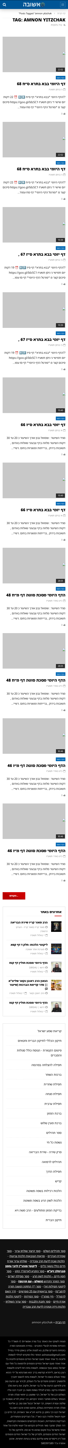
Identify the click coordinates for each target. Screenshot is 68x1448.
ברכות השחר (53, 1075)
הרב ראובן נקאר (36, 993)
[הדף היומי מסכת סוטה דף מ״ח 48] (34, 565)
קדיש (58, 1181)
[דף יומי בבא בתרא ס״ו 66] (34, 395)
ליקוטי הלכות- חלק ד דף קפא (29, 945)
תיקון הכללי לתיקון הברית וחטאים (40, 1041)
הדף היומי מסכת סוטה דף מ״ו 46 (36, 765)
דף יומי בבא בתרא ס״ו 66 (43, 424)
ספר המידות (31, 1296)
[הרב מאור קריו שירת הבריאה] (56, 926)
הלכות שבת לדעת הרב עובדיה (47, 1261)
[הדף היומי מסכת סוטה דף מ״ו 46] (34, 736)
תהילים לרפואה (52, 1162)
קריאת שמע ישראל (50, 1031)
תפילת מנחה (54, 1094)
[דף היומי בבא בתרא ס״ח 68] (34, 54)
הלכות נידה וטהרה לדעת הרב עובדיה (44, 1307)
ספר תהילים (54, 1133)
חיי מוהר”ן (47, 1296)
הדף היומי (61, 77)
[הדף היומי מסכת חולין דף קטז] (56, 967)
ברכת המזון (54, 1113)
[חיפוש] (4, 4)
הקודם (14, 895)
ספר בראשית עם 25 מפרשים (35, 1291)
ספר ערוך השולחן (16, 1301)
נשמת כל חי (54, 1142)
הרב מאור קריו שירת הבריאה (29, 922)
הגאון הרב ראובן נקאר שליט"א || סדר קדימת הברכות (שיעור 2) (28, 984)
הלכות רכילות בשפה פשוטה (44, 1191)
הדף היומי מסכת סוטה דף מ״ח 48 (35, 594)
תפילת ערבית (53, 1104)
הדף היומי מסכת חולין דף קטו (28, 1003)
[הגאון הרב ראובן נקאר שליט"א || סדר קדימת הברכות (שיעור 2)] (56, 985)
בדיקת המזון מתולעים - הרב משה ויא (38, 1210)
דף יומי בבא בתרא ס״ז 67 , (41, 254)
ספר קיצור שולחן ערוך (27, 1251)
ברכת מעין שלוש (51, 1123)
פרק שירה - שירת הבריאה (45, 1152)
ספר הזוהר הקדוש (41, 1281)
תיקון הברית (54, 1220)
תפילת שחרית (53, 1084)
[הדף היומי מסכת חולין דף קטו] (56, 1007)
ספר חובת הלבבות (39, 1301)
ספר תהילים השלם (54, 1251)
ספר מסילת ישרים (18, 1276)
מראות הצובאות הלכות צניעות (27, 1256)
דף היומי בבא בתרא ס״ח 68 (41, 83)
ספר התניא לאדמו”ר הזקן (29, 1271)
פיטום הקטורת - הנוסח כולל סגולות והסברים (39, 1052)
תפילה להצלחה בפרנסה (46, 1065)
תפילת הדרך (54, 1171)
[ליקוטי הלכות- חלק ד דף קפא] (56, 949)
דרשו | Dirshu (36, 967)
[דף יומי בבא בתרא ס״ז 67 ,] (34, 225)
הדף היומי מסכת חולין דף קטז (28, 963)
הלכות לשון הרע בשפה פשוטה (42, 1200)
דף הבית (61, 13)
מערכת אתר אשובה (35, 949)
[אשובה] (34, 4)
